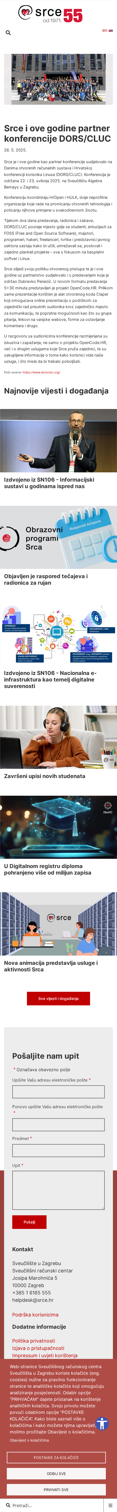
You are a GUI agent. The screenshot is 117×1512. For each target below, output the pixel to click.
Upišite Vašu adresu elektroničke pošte (50, 1080)
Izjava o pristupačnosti (38, 1348)
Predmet (20, 1138)
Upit (16, 1165)
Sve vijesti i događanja (58, 998)
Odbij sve (56, 1473)
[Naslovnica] (50, 13)
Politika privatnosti (33, 1341)
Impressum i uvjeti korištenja (45, 1355)
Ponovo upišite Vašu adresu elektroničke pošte (57, 1106)
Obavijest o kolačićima (29, 1440)
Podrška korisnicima (35, 1315)
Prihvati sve (56, 1490)
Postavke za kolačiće (56, 1457)
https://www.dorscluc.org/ (41, 372)
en (105, 30)
